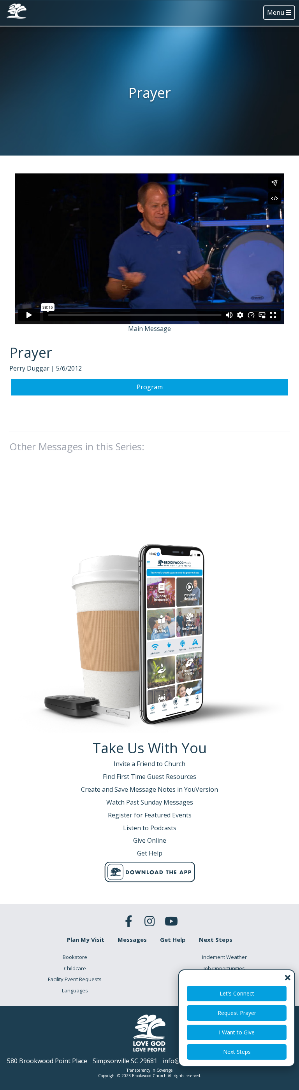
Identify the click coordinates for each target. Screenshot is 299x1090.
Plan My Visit (85, 939)
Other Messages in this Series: (76, 446)
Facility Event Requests (75, 979)
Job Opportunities (224, 968)
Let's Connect (237, 993)
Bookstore (75, 957)
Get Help (173, 939)
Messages (132, 939)
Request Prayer (237, 1013)
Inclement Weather (224, 957)
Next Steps (237, 1051)
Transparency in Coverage (149, 1070)
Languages (75, 990)
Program (150, 387)
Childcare (75, 968)
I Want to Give (237, 1032)
